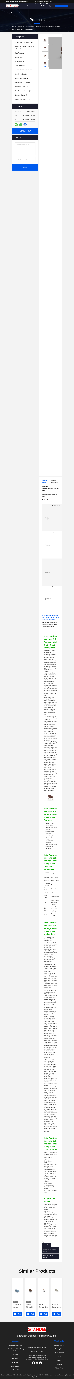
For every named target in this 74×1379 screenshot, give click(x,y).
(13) (20, 57)
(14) (20, 53)
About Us (12, 7)
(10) (22, 99)
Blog (36, 6)
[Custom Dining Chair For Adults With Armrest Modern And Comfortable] (30, 1291)
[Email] (25, 125)
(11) (20, 61)
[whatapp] (21, 125)
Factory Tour (59, 1349)
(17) (23, 70)
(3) (22, 87)
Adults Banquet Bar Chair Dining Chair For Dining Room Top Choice (43, 1306)
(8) (22, 82)
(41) (24, 42)
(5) (23, 91)
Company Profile (59, 1345)
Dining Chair (30, 26)
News (59, 1356)
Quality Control (59, 1352)
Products (4, 6)
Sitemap (59, 1364)
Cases (59, 1360)
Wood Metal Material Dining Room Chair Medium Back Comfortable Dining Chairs (17, 1306)
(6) (21, 74)
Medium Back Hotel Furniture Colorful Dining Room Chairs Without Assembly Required (56, 1306)
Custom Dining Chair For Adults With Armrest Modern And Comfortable (30, 1306)
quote (61, 6)
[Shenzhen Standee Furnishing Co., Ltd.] (37, 1329)
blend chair (46, 1245)
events (29, 6)
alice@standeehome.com (44, 1)
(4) (25, 48)
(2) (22, 78)
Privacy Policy (59, 1368)
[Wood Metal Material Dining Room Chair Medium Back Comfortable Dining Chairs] (17, 1291)
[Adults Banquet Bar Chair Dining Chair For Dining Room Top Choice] (43, 1291)
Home (14, 26)
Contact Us (20, 7)
